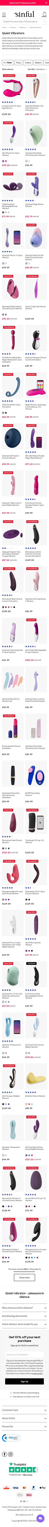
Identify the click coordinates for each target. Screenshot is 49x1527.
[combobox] (22, 21)
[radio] (3, 102)
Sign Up (24, 1381)
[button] (46, 3)
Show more (24, 1277)
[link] (4, 27)
